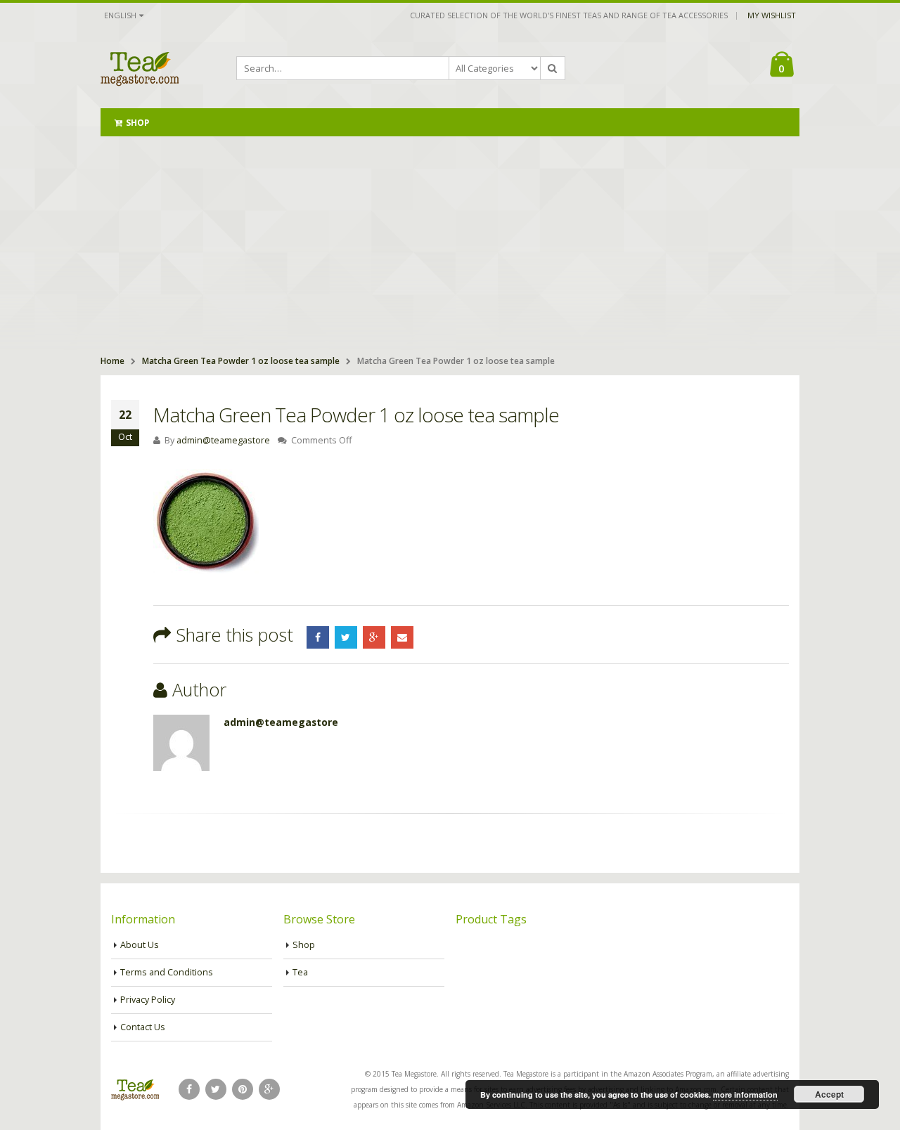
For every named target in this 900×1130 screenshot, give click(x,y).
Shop (137, 123)
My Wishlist (771, 15)
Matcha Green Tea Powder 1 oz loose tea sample (241, 361)
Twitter (346, 637)
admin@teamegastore (223, 440)
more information (745, 1094)
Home (112, 361)
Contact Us (142, 1027)
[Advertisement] (450, 241)
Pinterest (242, 1089)
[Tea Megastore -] (140, 68)
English (120, 15)
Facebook (318, 637)
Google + (374, 637)
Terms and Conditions (166, 972)
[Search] (553, 68)
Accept (829, 1094)
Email (402, 637)
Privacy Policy (147, 1000)
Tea (300, 972)
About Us (139, 945)
